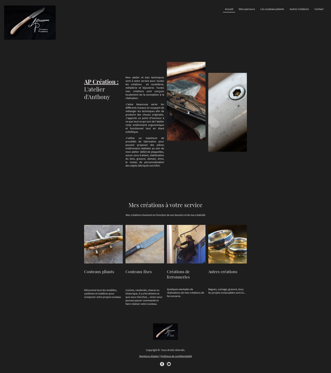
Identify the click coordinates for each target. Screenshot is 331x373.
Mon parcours (247, 9)
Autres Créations (299, 9)
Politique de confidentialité (176, 356)
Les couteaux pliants (272, 9)
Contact (318, 9)
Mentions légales (149, 356)
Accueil (229, 9)
